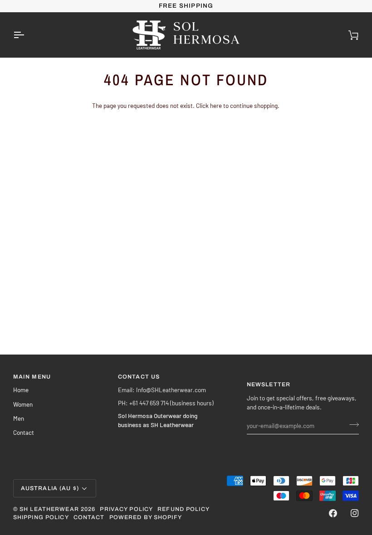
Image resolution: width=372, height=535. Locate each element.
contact (89, 517)
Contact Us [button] (139, 377)
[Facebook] (333, 513)
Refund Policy (183, 509)
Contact (23, 432)
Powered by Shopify (145, 517)
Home (21, 390)
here (216, 105)
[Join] (351, 424)
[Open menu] (26, 35)
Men (18, 418)
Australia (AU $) (50, 488)
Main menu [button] (32, 377)
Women (23, 404)
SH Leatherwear (49, 509)
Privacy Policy (126, 509)
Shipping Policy (41, 517)
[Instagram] (355, 513)
